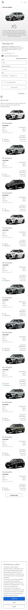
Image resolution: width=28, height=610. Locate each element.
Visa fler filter (14, 87)
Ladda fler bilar (14, 495)
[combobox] (14, 69)
